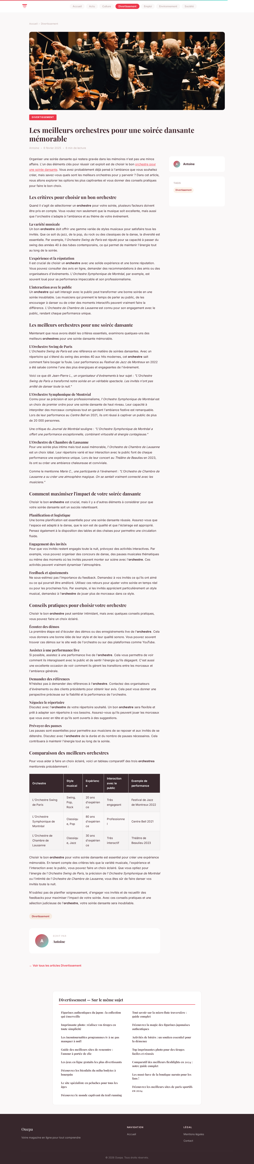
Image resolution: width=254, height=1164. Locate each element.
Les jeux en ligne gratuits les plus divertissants (91, 1062)
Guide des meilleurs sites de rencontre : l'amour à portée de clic (87, 1051)
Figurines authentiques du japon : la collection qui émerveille (91, 1014)
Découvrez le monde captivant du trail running (91, 1095)
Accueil (77, 6)
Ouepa (27, 1129)
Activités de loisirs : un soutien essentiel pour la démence (161, 1039)
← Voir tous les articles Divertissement (55, 965)
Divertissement (127, 6)
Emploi (148, 6)
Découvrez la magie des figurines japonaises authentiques (161, 1027)
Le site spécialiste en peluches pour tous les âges (89, 1085)
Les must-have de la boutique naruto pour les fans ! (161, 1076)
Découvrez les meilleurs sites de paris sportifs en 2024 (162, 1089)
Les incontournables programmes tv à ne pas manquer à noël (90, 1039)
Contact (188, 1140)
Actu (92, 6)
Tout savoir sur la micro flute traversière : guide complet (159, 1014)
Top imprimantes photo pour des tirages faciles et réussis (158, 1051)
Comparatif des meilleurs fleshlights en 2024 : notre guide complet (162, 1064)
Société (189, 6)
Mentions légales (194, 1134)
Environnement (168, 6)
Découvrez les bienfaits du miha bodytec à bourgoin (88, 1072)
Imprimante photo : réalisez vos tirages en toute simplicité (88, 1027)
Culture (106, 6)
